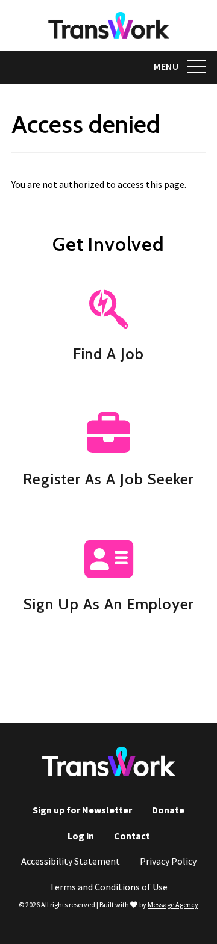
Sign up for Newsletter (82, 810)
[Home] (108, 25)
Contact (132, 836)
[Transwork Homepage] (108, 771)
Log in (81, 836)
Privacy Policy (168, 861)
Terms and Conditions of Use (108, 887)
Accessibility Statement (70, 861)
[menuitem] (82, 810)
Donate (168, 810)
